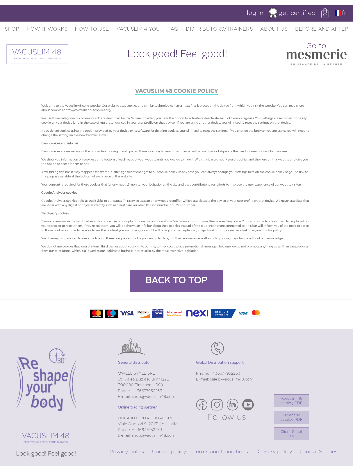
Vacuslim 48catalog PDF (291, 401)
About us (274, 29)
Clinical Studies (318, 451)
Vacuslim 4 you (138, 29)
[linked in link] (234, 405)
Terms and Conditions (220, 451)
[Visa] (127, 313)
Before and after (321, 29)
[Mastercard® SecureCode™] (174, 313)
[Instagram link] (219, 405)
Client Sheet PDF (291, 434)
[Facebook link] (203, 405)
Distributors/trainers (219, 29)
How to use (92, 29)
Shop (12, 29)
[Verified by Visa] (158, 313)
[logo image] (37, 54)
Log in (255, 13)
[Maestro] (111, 314)
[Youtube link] (250, 405)
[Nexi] (197, 313)
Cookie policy (169, 451)
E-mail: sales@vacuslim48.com (224, 379)
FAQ (172, 29)
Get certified (297, 13)
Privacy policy (127, 451)
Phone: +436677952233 (140, 391)
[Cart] (325, 13)
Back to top (177, 280)
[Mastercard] (96, 314)
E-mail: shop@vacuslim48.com (146, 397)
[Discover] (143, 313)
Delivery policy (273, 451)
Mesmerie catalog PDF (291, 417)
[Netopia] (237, 313)
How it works (47, 29)
